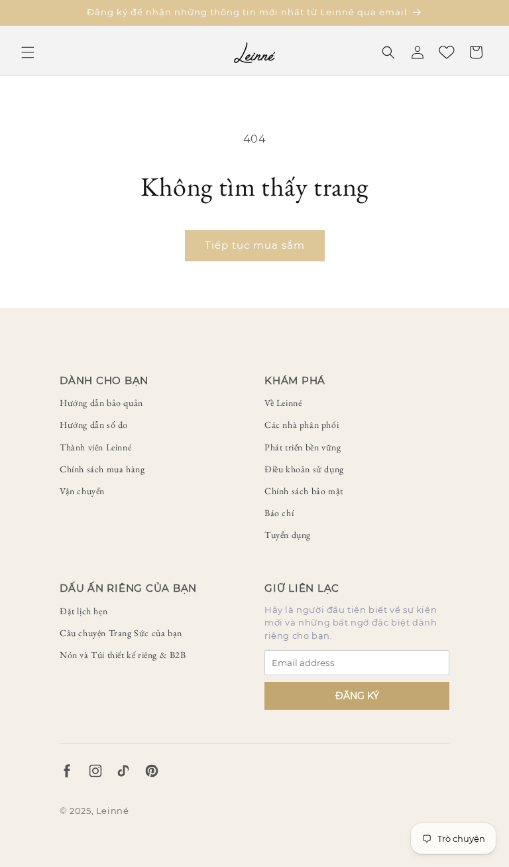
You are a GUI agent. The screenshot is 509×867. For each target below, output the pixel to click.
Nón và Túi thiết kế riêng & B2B (123, 655)
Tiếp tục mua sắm (255, 245)
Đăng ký (357, 696)
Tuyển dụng (287, 535)
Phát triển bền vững (302, 447)
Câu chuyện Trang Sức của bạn (121, 633)
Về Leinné (283, 403)
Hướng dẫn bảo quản (101, 403)
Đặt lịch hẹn (83, 611)
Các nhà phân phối (301, 425)
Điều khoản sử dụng (304, 469)
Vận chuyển (82, 491)
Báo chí (279, 513)
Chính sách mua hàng (102, 469)
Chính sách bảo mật (303, 491)
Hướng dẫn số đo (94, 425)
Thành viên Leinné (95, 447)
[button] (27, 52)
